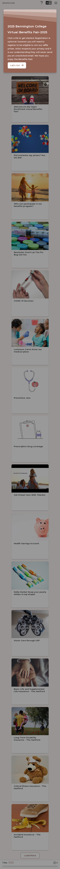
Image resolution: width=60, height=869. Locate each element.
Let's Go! (15, 65)
